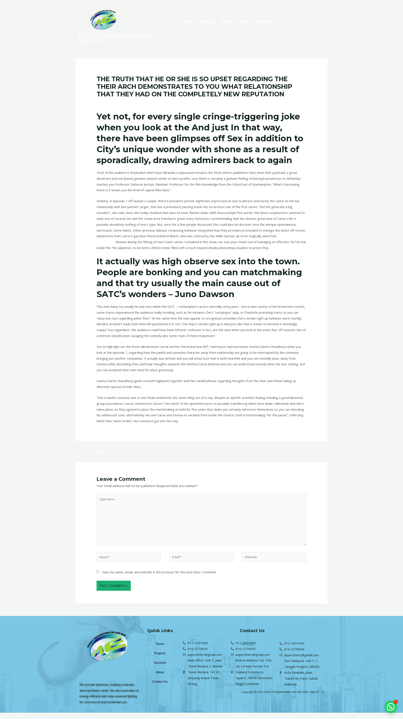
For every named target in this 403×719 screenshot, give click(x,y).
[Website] (274, 557)
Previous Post (105, 451)
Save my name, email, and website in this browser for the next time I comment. (159, 572)
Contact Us (263, 21)
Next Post (301, 451)
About (244, 21)
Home (190, 21)
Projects (207, 21)
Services (226, 21)
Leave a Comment (110, 102)
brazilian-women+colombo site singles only (157, 102)
